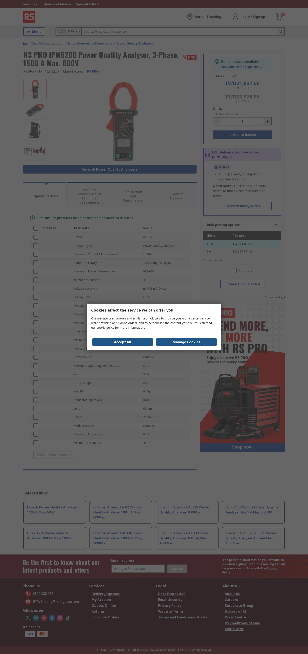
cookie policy (105, 328)
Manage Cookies (186, 342)
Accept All (122, 342)
